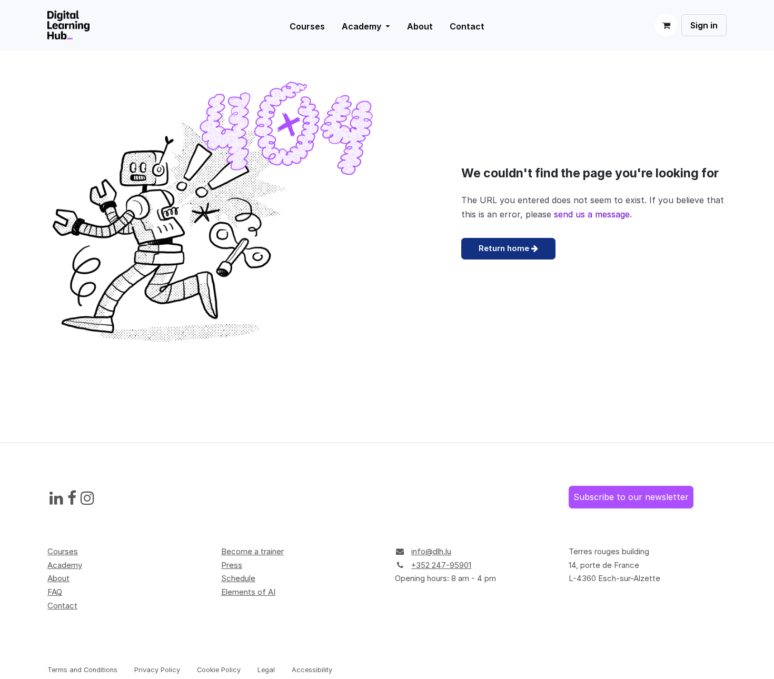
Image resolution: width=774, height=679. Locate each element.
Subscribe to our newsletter (631, 497)
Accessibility (312, 670)
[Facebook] (71, 498)
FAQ (54, 592)
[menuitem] (365, 26)
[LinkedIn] (56, 498)
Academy (64, 565)
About (58, 578)
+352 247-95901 (441, 565)
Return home (505, 248)
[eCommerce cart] (666, 25)
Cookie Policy (219, 670)
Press (231, 565)
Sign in (704, 25)
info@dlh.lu (431, 551)
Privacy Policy (157, 670)
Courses (62, 551)
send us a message (592, 214)
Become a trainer (252, 551)
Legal (266, 670)
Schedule (238, 578)
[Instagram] (87, 498)
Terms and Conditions (82, 670)
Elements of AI (248, 592)
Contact (62, 606)
